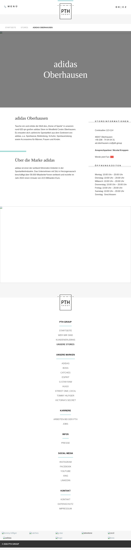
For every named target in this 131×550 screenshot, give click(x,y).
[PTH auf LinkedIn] (111, 7)
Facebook (65, 467)
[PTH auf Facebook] (101, 7)
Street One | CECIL (65, 391)
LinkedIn (65, 480)
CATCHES (65, 373)
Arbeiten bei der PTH (65, 419)
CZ (124, 7)
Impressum (65, 509)
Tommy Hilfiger (65, 396)
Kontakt (65, 499)
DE (118, 7)
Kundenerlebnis (65, 340)
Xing (65, 476)
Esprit (65, 377)
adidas (65, 363)
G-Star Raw (65, 382)
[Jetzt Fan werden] (112, 157)
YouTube (66, 471)
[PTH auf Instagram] (106, 7)
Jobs (65, 424)
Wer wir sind (65, 335)
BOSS (65, 368)
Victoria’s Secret (65, 400)
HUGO (65, 386)
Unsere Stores (65, 344)
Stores (24, 27)
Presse (65, 443)
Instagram (65, 462)
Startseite (10, 27)
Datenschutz (65, 504)
